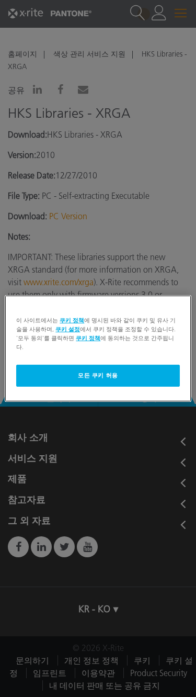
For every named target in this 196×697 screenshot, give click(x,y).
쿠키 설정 (67, 329)
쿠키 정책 (72, 320)
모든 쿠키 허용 (98, 375)
